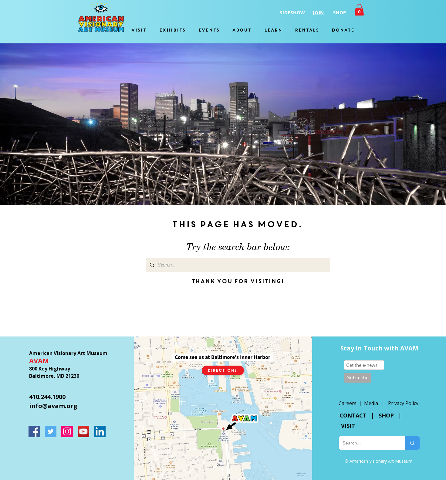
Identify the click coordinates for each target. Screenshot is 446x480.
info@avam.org (53, 406)
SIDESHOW (292, 12)
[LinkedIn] (100, 431)
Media (371, 403)
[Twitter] (50, 431)
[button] (359, 9)
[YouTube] (83, 431)
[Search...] (412, 443)
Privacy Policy (403, 403)
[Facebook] (34, 431)
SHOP (386, 415)
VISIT (348, 425)
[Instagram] (67, 431)
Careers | (351, 403)
